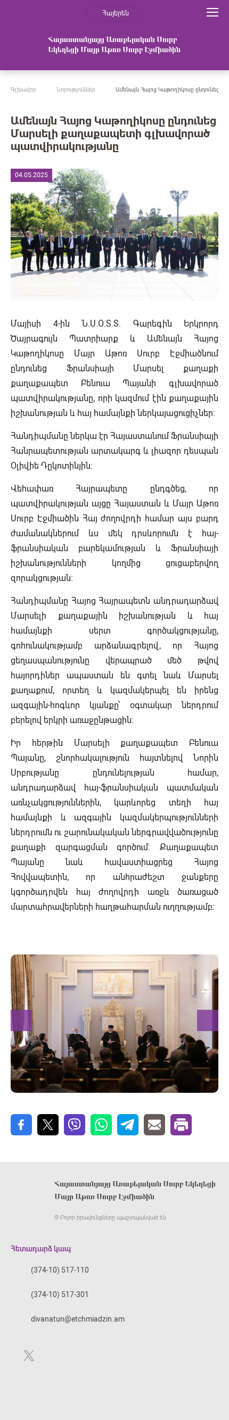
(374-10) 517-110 (60, 1270)
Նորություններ (75, 89)
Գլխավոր (23, 89)
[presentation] (21, 1020)
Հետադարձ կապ (41, 1248)
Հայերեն (115, 13)
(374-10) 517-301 (60, 1294)
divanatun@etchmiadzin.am (78, 1319)
